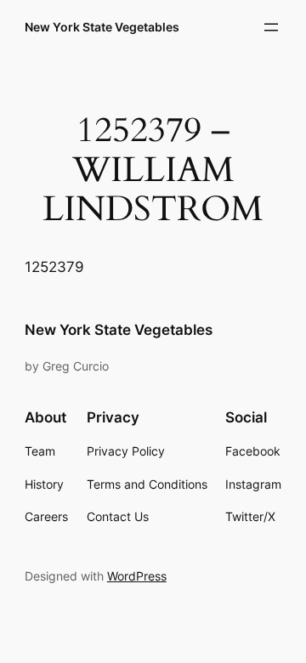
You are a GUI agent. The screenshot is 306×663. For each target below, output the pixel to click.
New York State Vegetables (102, 27)
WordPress (137, 576)
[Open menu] (271, 27)
